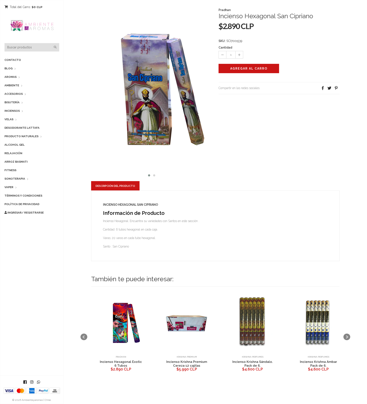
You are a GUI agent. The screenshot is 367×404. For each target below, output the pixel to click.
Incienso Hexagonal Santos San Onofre (318, 364)
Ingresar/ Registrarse (25, 212)
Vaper (8, 187)
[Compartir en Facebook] (322, 88)
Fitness (10, 170)
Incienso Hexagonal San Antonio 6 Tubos (253, 364)
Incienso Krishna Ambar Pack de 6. (121, 364)
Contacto (12, 60)
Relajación (13, 153)
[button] (149, 174)
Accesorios (13, 93)
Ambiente (11, 85)
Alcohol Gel (14, 144)
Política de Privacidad (21, 204)
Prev (83, 337)
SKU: (222, 40)
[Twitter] (329, 88)
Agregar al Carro (248, 68)
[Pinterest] (336, 88)
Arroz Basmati (16, 161)
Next (346, 337)
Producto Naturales (21, 136)
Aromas (10, 76)
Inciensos (12, 110)
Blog (8, 68)
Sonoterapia (14, 178)
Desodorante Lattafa (22, 127)
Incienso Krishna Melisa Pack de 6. (187, 364)
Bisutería (12, 102)
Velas (8, 119)
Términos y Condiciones (23, 195)
